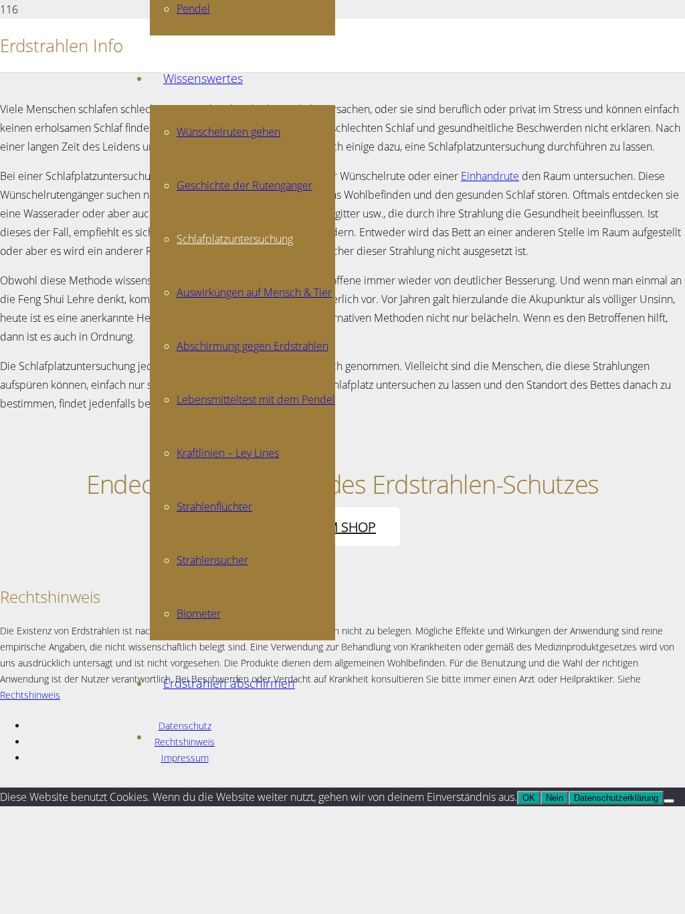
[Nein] (669, 801)
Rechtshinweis (30, 695)
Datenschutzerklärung (616, 798)
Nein (554, 798)
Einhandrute (490, 176)
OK (528, 798)
